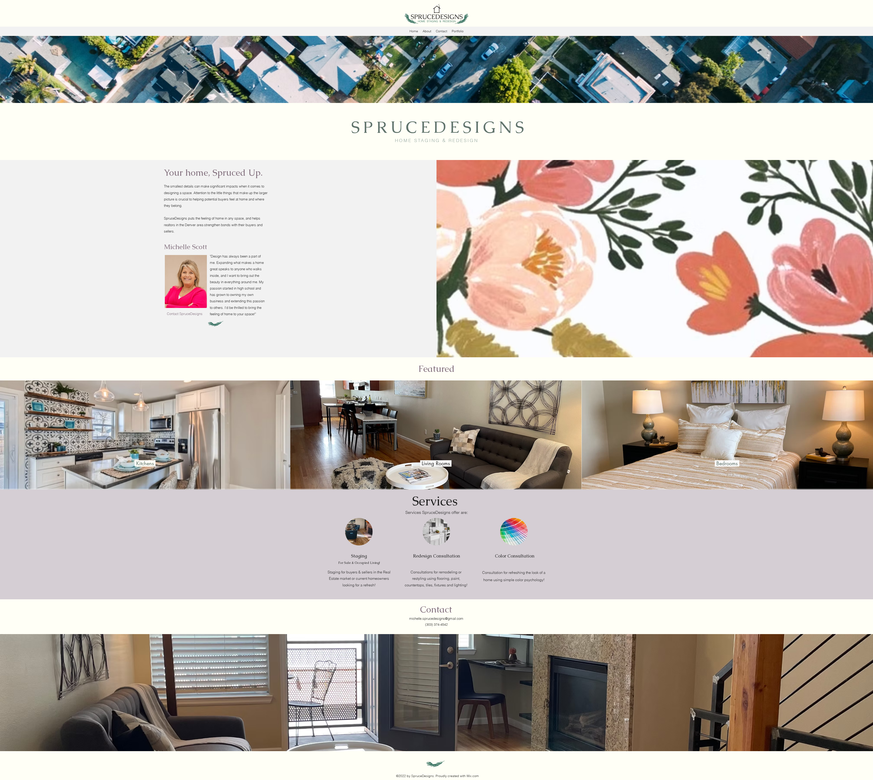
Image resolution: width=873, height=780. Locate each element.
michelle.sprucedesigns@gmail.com (436, 618)
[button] (186, 313)
